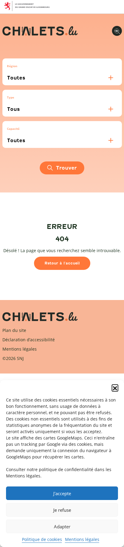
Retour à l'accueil (62, 263)
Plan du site (14, 330)
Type (10, 97)
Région (12, 66)
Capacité (13, 129)
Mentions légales (82, 539)
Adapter (62, 527)
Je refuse (62, 510)
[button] (115, 388)
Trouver (66, 168)
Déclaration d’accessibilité (28, 339)
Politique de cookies (42, 539)
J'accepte (62, 493)
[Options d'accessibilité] (117, 30)
